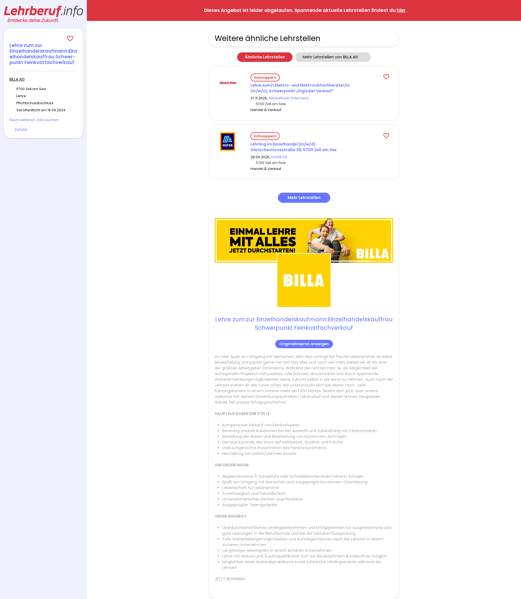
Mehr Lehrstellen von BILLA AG (330, 57)
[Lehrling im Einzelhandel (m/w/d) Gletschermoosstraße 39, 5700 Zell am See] (227, 141)
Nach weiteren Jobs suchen (33, 120)
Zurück (20, 129)
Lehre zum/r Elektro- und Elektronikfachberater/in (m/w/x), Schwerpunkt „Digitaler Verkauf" (300, 88)
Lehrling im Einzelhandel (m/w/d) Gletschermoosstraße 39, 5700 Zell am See (293, 147)
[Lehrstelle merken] (43, 38)
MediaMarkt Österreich (289, 98)
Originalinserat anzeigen (304, 344)
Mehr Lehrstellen (304, 197)
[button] (512, 10)
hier (401, 10)
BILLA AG (17, 79)
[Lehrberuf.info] (43, 14)
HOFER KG (279, 157)
